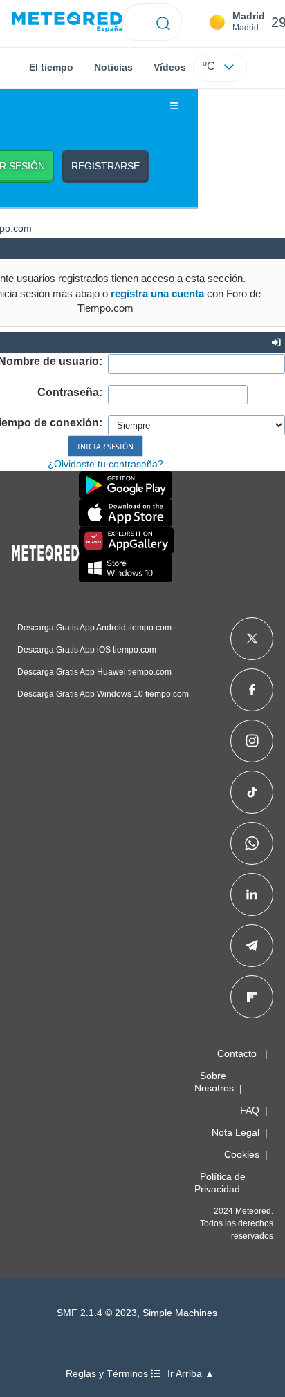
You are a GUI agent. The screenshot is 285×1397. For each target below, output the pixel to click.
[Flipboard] (252, 996)
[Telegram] (251, 945)
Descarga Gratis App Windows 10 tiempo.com (103, 694)
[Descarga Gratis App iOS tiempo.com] (125, 513)
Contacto (237, 1053)
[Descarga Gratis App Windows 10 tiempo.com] (125, 568)
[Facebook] (252, 690)
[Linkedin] (251, 894)
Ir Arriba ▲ (190, 1374)
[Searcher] (163, 22)
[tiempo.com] (67, 22)
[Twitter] (252, 638)
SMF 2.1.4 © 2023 (97, 1313)
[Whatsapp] (252, 843)
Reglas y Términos (108, 1374)
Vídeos (170, 67)
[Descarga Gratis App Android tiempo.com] (125, 485)
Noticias (113, 67)
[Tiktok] (252, 792)
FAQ (249, 1110)
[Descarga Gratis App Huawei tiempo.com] (126, 540)
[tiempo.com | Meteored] (45, 550)
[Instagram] (252, 741)
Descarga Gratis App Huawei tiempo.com (94, 672)
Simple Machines (179, 1313)
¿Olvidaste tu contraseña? (105, 463)
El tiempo (51, 67)
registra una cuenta (157, 293)
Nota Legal (235, 1132)
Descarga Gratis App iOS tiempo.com (86, 650)
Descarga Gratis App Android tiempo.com (94, 627)
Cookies (241, 1154)
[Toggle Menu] (174, 106)
